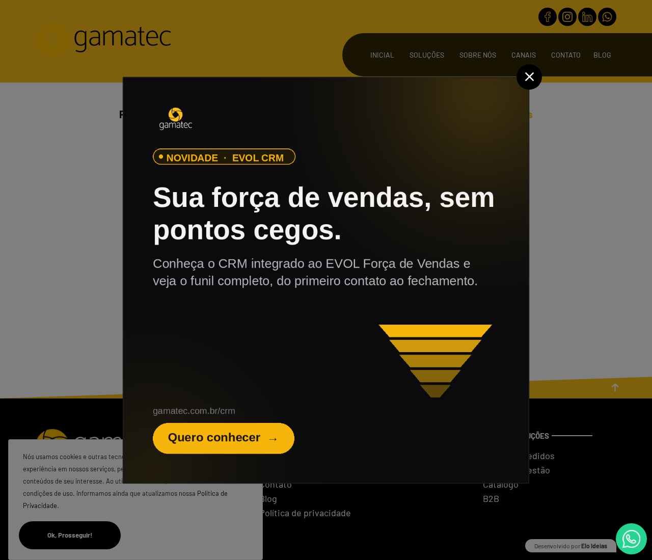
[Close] (529, 77)
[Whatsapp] (631, 538)
